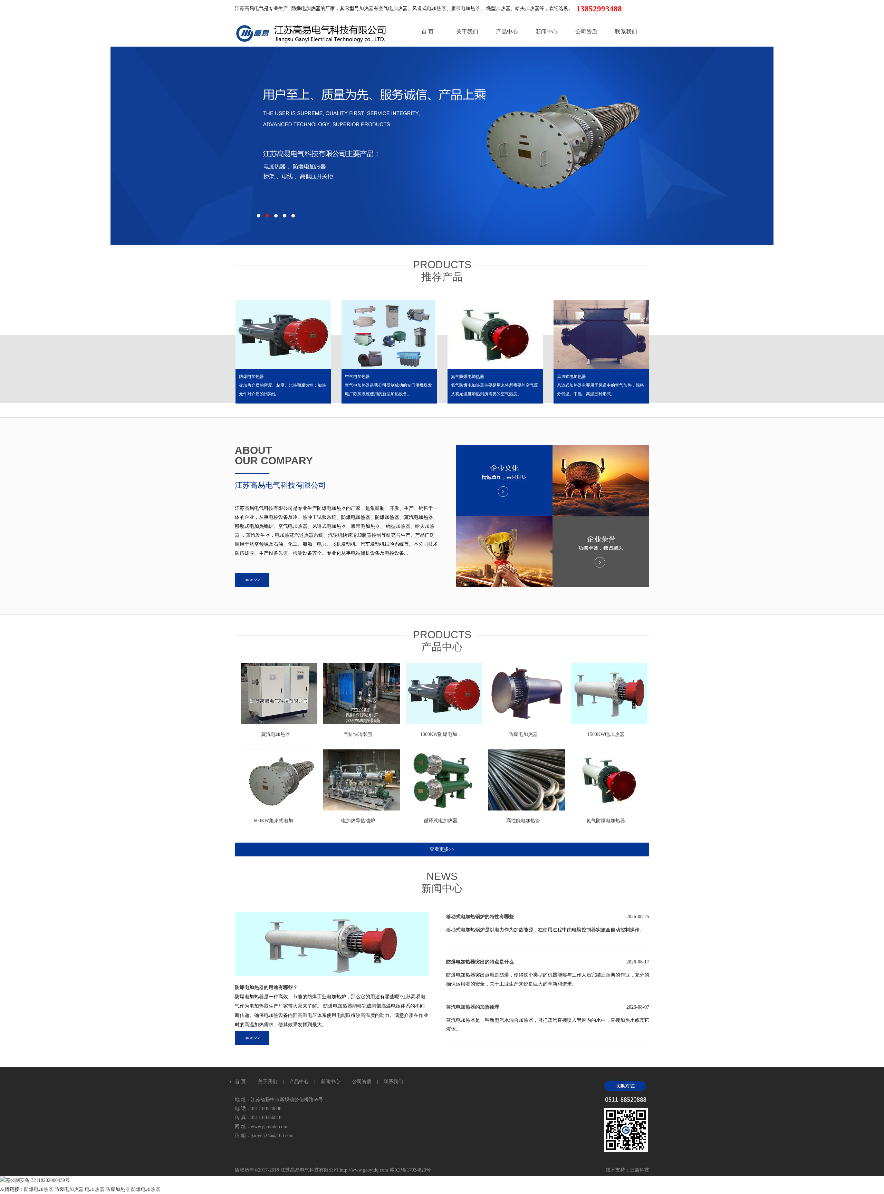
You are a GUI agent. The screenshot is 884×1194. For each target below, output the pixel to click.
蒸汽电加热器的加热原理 (472, 1007)
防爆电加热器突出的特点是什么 (480, 961)
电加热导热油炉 (358, 820)
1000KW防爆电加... (440, 734)
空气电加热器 (357, 376)
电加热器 (95, 1189)
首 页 (427, 32)
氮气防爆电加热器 (467, 376)
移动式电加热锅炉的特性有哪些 (480, 916)
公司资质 (586, 32)
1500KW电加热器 (605, 734)
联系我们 (626, 32)
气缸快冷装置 (358, 734)
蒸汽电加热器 (275, 734)
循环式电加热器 (441, 820)
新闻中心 (547, 32)
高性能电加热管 (523, 820)
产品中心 (507, 32)
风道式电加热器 (571, 376)
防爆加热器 (118, 1189)
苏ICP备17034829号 (410, 1170)
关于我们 (467, 32)
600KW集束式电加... (275, 820)
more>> (252, 579)
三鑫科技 (639, 1170)
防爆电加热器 (251, 376)
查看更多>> (442, 849)
